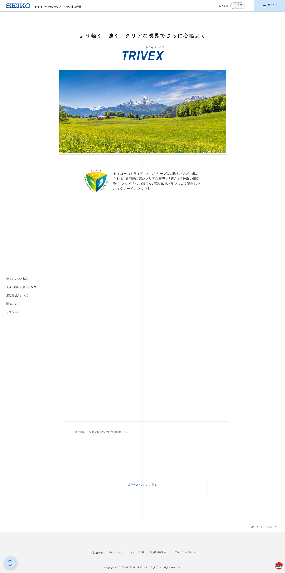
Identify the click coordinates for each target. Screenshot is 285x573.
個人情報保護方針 (158, 552)
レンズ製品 (266, 527)
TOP (251, 527)
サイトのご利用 (136, 552)
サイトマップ (115, 552)
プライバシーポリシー (184, 552)
